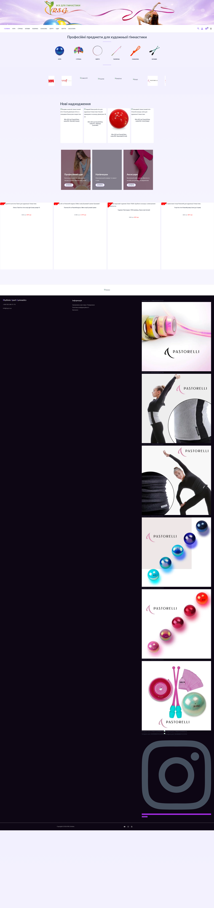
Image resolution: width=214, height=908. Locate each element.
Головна (7, 28)
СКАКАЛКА (43, 28)
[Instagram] (128, 826)
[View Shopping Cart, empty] (206, 28)
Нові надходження (75, 104)
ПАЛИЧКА (35, 28)
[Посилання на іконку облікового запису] (202, 29)
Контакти (75, 310)
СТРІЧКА (20, 28)
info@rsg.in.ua (7, 308)
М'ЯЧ (59, 59)
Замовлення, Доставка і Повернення (83, 305)
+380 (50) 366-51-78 (9, 304)
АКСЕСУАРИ (71, 28)
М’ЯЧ (13, 28)
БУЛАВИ (27, 28)
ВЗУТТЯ (64, 28)
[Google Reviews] (131, 826)
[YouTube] (124, 826)
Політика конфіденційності (80, 307)
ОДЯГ (57, 28)
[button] (198, 28)
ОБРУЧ (51, 28)
